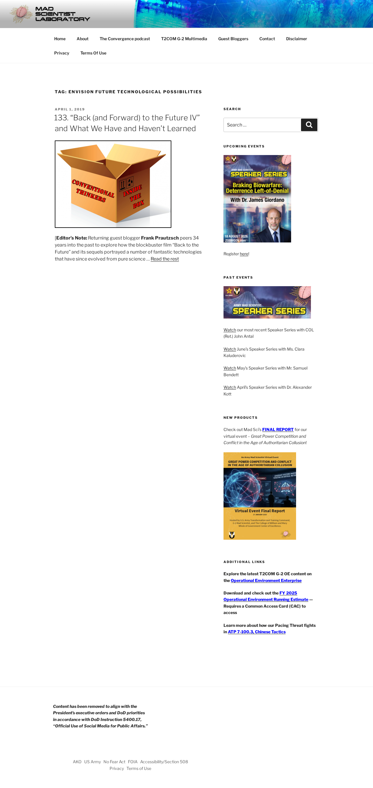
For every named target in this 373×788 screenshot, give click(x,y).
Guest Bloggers (233, 38)
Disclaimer (296, 38)
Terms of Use (138, 768)
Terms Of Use (93, 52)
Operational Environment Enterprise (266, 580)
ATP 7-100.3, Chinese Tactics (257, 631)
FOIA (133, 761)
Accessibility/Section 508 (164, 761)
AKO (77, 761)
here (244, 253)
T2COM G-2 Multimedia (184, 38)
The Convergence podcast (125, 38)
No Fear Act (114, 761)
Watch (230, 329)
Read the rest (165, 259)
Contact (267, 38)
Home (60, 38)
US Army (92, 761)
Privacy (61, 52)
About (83, 38)
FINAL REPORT (278, 429)
